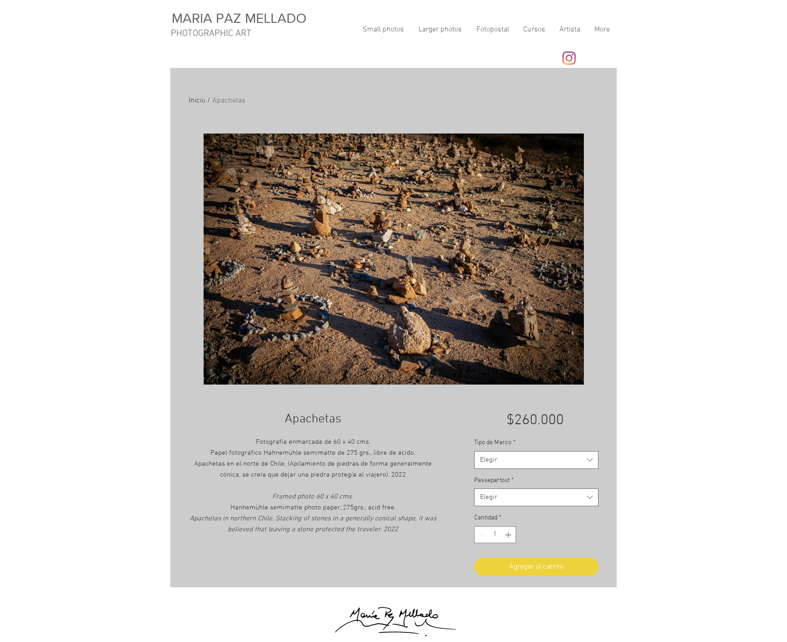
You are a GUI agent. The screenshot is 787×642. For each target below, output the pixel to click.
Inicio (197, 100)
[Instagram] (569, 58)
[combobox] (536, 460)
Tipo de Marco (495, 443)
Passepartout (494, 480)
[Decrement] (481, 535)
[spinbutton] (495, 535)
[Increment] (509, 535)
